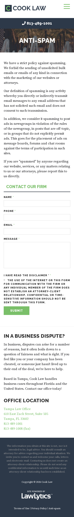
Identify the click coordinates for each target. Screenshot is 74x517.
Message (12, 238)
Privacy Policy (39, 508)
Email (9, 225)
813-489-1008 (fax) (17, 429)
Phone (10, 211)
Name (9, 197)
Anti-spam (54, 508)
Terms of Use (21, 508)
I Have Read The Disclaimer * (27, 275)
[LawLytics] (37, 495)
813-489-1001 (39, 23)
